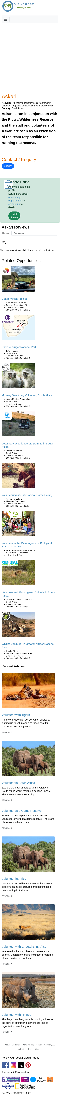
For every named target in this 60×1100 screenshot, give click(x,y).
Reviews (5, 233)
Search (39, 1045)
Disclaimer (16, 1045)
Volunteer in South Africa (18, 783)
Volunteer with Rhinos (16, 1014)
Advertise (22, 1049)
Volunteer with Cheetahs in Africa (24, 946)
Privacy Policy (28, 1045)
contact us (14, 204)
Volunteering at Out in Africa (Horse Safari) (27, 495)
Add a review (19, 233)
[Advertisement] (30, 54)
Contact (38, 1049)
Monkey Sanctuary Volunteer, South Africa (27, 395)
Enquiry (8, 166)
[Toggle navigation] (5, 19)
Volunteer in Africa (14, 878)
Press (30, 1049)
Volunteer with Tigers (16, 715)
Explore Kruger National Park (19, 347)
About (7, 1045)
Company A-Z (49, 1045)
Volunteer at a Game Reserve (22, 810)
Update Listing (14, 216)
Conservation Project (14, 298)
